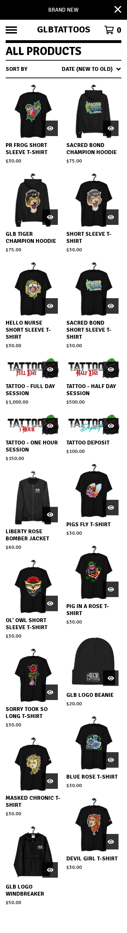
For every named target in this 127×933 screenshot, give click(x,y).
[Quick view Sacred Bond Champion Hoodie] (111, 128)
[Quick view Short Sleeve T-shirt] (111, 217)
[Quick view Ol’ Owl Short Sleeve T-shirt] (50, 603)
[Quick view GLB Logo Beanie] (111, 678)
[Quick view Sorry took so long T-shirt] (50, 692)
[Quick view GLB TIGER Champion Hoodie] (50, 217)
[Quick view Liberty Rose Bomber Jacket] (50, 514)
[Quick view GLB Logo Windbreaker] (50, 870)
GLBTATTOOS (63, 30)
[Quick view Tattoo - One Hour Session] (50, 426)
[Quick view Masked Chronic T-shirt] (50, 781)
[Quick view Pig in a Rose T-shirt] (111, 589)
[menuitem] (63, 69)
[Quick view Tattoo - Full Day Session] (50, 369)
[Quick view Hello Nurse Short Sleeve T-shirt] (50, 306)
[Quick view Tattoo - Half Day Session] (111, 369)
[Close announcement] (117, 10)
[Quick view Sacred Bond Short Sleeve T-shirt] (111, 306)
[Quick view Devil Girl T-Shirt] (111, 841)
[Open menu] (11, 30)
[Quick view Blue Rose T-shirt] (111, 760)
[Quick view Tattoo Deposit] (111, 426)
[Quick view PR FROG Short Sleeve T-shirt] (50, 128)
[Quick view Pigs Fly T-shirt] (111, 507)
